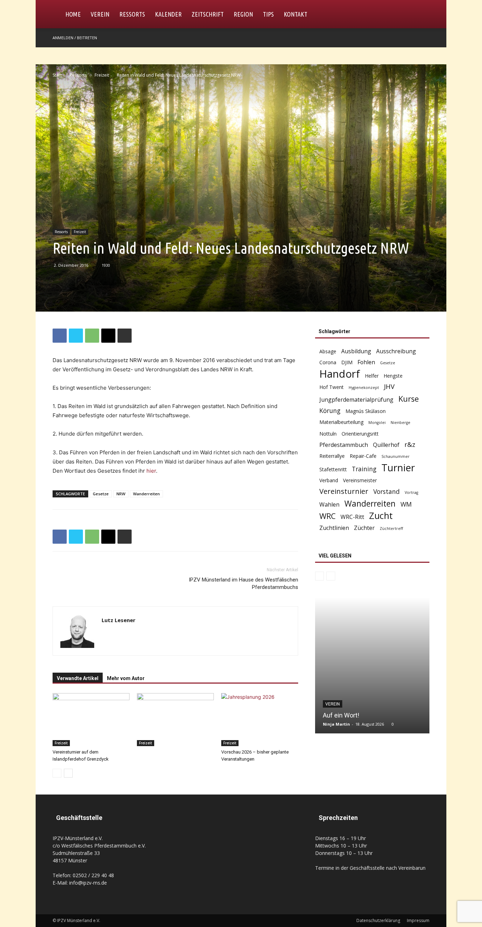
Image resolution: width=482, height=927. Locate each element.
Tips (268, 14)
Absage (327, 351)
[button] (420, 14)
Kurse (408, 398)
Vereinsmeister (360, 480)
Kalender (168, 14)
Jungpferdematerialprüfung (356, 399)
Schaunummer (395, 456)
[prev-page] (57, 773)
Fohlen (366, 362)
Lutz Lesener (118, 620)
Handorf (339, 374)
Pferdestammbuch (343, 445)
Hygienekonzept (364, 387)
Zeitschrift (208, 14)
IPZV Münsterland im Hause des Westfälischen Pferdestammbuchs (243, 583)
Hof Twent (331, 387)
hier (151, 470)
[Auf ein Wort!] (372, 665)
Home (73, 14)
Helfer (372, 375)
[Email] (108, 336)
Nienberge (400, 422)
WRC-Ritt (352, 517)
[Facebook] (424, 37)
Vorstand (386, 491)
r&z (409, 444)
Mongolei (377, 422)
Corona (327, 362)
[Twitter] (76, 336)
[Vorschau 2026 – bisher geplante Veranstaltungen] (259, 719)
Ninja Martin (336, 724)
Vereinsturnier (343, 491)
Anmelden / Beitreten (75, 37)
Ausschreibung (396, 351)
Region (243, 14)
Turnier (398, 467)
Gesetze (101, 493)
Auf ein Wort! (341, 715)
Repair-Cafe (363, 456)
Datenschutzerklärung (378, 920)
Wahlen (329, 504)
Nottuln (328, 433)
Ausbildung (356, 351)
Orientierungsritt (360, 433)
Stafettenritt (333, 469)
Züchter (364, 528)
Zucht (381, 515)
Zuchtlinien (334, 528)
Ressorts (132, 14)
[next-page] (68, 773)
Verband (328, 480)
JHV (389, 386)
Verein (100, 14)
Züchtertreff (391, 528)
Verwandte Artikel (77, 678)
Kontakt (295, 14)
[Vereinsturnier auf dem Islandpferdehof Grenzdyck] (91, 719)
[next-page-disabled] (330, 576)
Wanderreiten (146, 493)
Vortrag (411, 492)
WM (406, 504)
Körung (330, 410)
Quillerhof (386, 445)
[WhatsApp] (92, 336)
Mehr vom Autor (126, 678)
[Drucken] (125, 336)
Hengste (393, 375)
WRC (327, 516)
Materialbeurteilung (341, 422)
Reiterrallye (332, 456)
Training (364, 469)
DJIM (347, 362)
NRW (120, 493)
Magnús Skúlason (365, 411)
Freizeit (102, 75)
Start (57, 75)
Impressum (418, 920)
